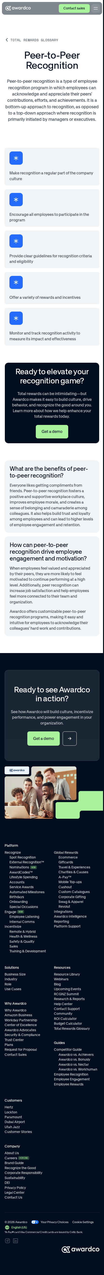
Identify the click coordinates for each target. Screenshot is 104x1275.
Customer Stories (18, 1132)
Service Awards (21, 887)
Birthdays (16, 897)
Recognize (13, 852)
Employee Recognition (71, 1074)
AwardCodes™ (21, 872)
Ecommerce (68, 857)
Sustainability (15, 1178)
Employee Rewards (68, 1084)
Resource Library (67, 974)
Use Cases (13, 989)
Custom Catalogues (74, 892)
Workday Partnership (21, 1020)
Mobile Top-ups (70, 882)
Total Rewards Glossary (72, 1028)
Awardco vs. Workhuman (78, 1069)
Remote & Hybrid (22, 931)
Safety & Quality (21, 941)
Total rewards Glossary (34, 40)
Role (8, 984)
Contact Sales (16, 1054)
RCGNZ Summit (66, 994)
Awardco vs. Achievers (76, 1054)
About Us (12, 1153)
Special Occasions (23, 907)
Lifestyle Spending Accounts (23, 879)
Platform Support (67, 926)
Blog (57, 984)
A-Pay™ (65, 877)
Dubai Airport (15, 1122)
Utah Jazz (12, 1127)
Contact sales (74, 8)
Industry (11, 979)
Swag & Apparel (71, 902)
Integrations (63, 911)
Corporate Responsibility (23, 1173)
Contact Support (67, 1009)
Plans (9, 1045)
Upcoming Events (67, 989)
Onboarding (18, 902)
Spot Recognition (22, 857)
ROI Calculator (65, 1018)
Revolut (64, 906)
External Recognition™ (26, 862)
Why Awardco (15, 1010)
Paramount (13, 1117)
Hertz (9, 1107)
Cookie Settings (83, 1222)
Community (63, 1013)
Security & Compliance (22, 1035)
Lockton (11, 1112)
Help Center (63, 1004)
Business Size (15, 974)
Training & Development (27, 951)
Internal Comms (22, 922)
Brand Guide (14, 1163)
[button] (16, 1227)
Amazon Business (18, 1015)
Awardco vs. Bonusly (74, 1059)
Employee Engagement (72, 1079)
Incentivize (13, 926)
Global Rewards (66, 852)
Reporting (61, 921)
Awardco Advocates (20, 1030)
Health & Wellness (23, 936)
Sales (13, 946)
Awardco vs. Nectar (74, 1064)
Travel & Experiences (74, 867)
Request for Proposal (21, 1049)
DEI (7, 1182)
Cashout (65, 887)
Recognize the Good (20, 1168)
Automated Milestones (27, 892)
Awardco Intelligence (70, 916)
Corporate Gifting (72, 897)
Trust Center (14, 1040)
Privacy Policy (15, 1188)
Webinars (61, 979)
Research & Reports (69, 999)
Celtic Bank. (76, 1232)
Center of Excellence (21, 1025)
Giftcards (66, 862)
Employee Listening (24, 916)
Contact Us (13, 1197)
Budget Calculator (68, 1023)
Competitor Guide (68, 1049)
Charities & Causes (73, 872)
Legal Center (14, 1192)
